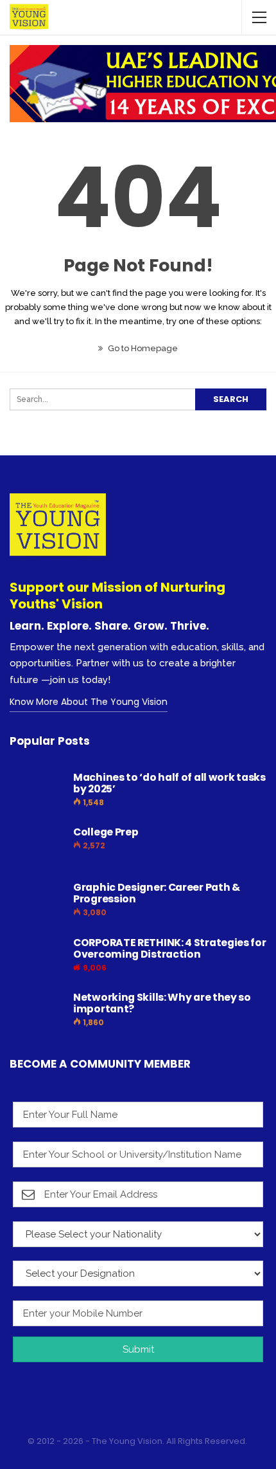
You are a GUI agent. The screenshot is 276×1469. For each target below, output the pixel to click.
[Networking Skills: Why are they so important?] (37, 1012)
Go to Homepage (142, 348)
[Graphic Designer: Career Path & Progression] (37, 902)
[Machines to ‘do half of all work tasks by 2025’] (37, 792)
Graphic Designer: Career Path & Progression (156, 893)
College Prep (105, 832)
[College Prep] (37, 847)
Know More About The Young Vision (89, 701)
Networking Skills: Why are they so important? (162, 1003)
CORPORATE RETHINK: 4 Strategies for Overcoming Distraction (169, 948)
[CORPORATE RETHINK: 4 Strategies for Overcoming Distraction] (37, 957)
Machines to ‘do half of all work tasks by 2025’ (169, 783)
